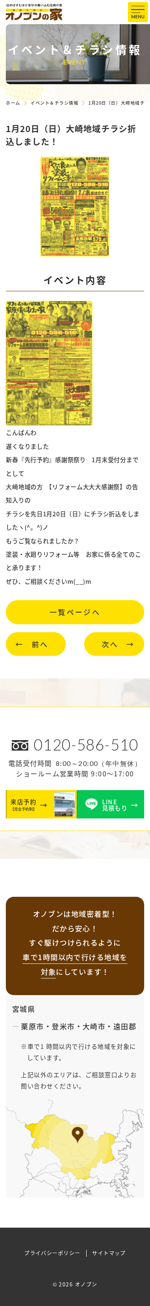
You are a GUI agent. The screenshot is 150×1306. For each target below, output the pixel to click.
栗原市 (32, 1026)
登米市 (63, 1026)
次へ (110, 644)
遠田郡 (124, 1026)
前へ (40, 644)
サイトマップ (109, 1253)
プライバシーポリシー (52, 1253)
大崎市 (93, 1026)
